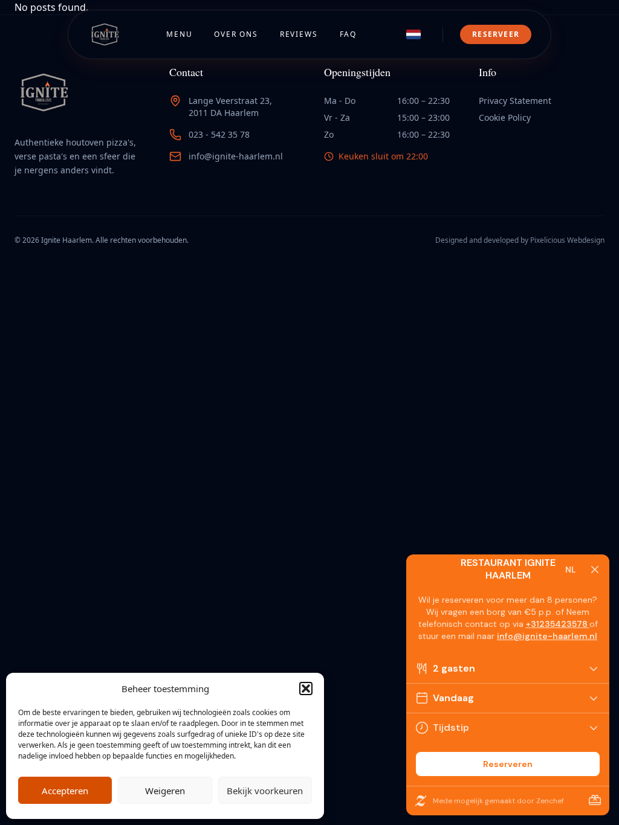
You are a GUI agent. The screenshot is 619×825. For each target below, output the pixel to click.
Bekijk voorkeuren (265, 791)
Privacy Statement (515, 100)
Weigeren (165, 791)
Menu (179, 34)
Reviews (299, 34)
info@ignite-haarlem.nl (236, 156)
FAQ (348, 34)
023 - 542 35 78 (219, 134)
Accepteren (65, 791)
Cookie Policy (505, 117)
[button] (306, 688)
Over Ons (236, 34)
